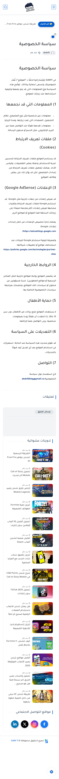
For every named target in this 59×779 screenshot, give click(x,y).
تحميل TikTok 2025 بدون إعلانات (20, 592)
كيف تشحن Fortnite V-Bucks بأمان (18, 643)
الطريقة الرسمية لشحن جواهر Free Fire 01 (18, 457)
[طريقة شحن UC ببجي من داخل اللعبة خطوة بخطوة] (42, 696)
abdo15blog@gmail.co (33, 379)
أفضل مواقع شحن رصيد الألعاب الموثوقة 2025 (19, 662)
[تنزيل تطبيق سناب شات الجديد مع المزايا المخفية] (42, 557)
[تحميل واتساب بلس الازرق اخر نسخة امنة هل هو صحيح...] (42, 678)
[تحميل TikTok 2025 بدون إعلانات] (42, 592)
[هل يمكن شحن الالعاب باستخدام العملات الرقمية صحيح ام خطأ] (42, 608)
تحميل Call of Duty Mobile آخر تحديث (20, 474)
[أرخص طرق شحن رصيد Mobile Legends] (42, 490)
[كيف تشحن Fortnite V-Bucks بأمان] (42, 643)
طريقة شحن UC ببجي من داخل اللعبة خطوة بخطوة (19, 698)
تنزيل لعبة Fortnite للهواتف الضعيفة (20, 507)
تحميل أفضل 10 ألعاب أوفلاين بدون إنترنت (18, 524)
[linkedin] (15, 724)
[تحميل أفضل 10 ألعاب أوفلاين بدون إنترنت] (42, 523)
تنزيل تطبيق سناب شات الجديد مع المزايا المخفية (19, 559)
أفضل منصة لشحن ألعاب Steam (20, 540)
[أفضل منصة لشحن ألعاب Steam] (42, 540)
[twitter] (24, 724)
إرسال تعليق (44, 412)
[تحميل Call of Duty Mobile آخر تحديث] (42, 473)
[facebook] (44, 724)
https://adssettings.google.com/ (39, 231)
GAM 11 (14, 741)
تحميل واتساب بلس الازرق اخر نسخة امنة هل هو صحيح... (19, 680)
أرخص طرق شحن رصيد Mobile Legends (18, 490)
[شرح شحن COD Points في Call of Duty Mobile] (42, 575)
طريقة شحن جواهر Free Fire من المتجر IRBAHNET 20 (20, 24)
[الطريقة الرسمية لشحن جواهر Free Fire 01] (42, 455)
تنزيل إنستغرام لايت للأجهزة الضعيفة (20, 627)
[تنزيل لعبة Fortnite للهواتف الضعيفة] (42, 507)
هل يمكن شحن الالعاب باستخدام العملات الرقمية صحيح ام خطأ (18, 611)
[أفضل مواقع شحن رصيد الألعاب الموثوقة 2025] (42, 660)
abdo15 (46, 53)
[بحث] (5, 7)
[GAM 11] (30, 7)
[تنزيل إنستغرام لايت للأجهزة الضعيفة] (42, 626)
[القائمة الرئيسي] (53, 7)
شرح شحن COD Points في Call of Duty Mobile (18, 575)
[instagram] (34, 724)
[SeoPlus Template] (46, 741)
